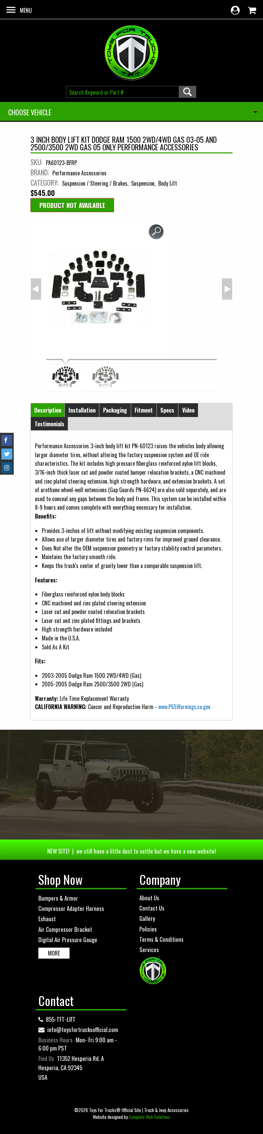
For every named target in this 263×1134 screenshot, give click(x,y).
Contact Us (151, 908)
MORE (54, 953)
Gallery (147, 918)
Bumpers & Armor (58, 898)
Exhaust (47, 918)
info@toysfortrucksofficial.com (82, 1029)
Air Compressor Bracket (65, 929)
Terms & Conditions (161, 939)
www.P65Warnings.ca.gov (184, 707)
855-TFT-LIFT (61, 1019)
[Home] (131, 52)
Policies (148, 929)
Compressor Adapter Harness (71, 908)
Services (149, 949)
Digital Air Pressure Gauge (67, 939)
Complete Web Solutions (149, 1116)
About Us (149, 897)
